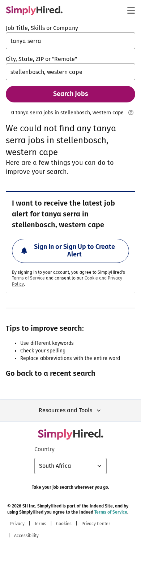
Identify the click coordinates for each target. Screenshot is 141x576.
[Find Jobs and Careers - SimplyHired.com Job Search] (34, 10)
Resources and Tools (65, 410)
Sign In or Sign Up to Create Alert (74, 251)
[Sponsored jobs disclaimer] (131, 112)
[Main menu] (131, 10)
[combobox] (70, 40)
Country (44, 449)
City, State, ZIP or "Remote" (41, 59)
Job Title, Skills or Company (42, 28)
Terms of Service (28, 278)
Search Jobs (70, 94)
